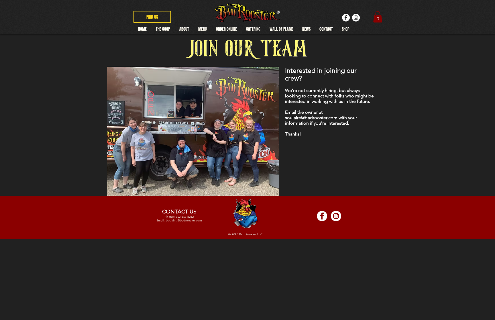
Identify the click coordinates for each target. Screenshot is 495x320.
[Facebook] (346, 17)
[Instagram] (356, 17)
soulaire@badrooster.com (311, 117)
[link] (377, 16)
